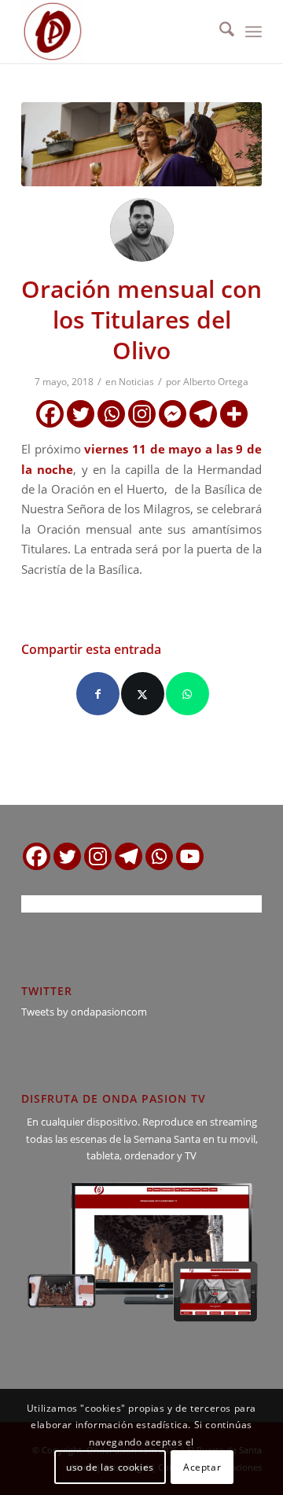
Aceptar (202, 1467)
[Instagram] (142, 414)
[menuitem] (219, 31)
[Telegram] (203, 414)
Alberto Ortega (215, 381)
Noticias (136, 381)
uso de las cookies (110, 1467)
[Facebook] (50, 414)
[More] (234, 414)
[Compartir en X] (142, 693)
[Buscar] (219, 31)
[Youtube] (190, 856)
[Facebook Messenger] (172, 414)
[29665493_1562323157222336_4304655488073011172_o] (141, 144)
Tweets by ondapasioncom (84, 1012)
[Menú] (253, 31)
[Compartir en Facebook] (97, 693)
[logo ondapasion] (117, 31)
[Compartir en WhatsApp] (187, 693)
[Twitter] (80, 414)
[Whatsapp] (111, 414)
